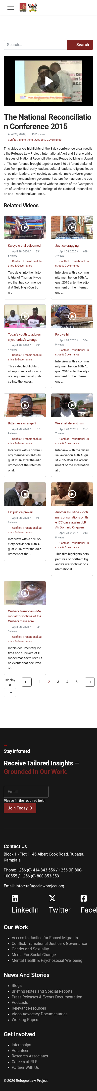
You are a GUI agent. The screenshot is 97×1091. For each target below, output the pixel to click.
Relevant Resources (29, 1008)
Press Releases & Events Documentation (47, 997)
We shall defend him (69, 423)
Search (82, 44)
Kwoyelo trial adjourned (24, 245)
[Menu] (10, 8)
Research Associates (30, 1056)
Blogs (17, 985)
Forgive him (63, 334)
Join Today (18, 808)
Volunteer (20, 1050)
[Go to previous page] (27, 682)
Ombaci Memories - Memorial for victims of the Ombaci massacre (24, 616)
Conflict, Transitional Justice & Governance (34, 139)
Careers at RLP (25, 1061)
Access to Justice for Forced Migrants (45, 937)
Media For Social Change (34, 954)
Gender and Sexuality (30, 949)
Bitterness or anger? (22, 423)
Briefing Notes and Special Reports (42, 991)
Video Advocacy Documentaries (39, 1014)
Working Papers (25, 1019)
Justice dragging (67, 245)
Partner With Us (25, 1067)
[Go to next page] (90, 682)
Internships (21, 1044)
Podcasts (20, 1002)
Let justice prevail (20, 512)
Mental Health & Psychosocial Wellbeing (47, 960)
